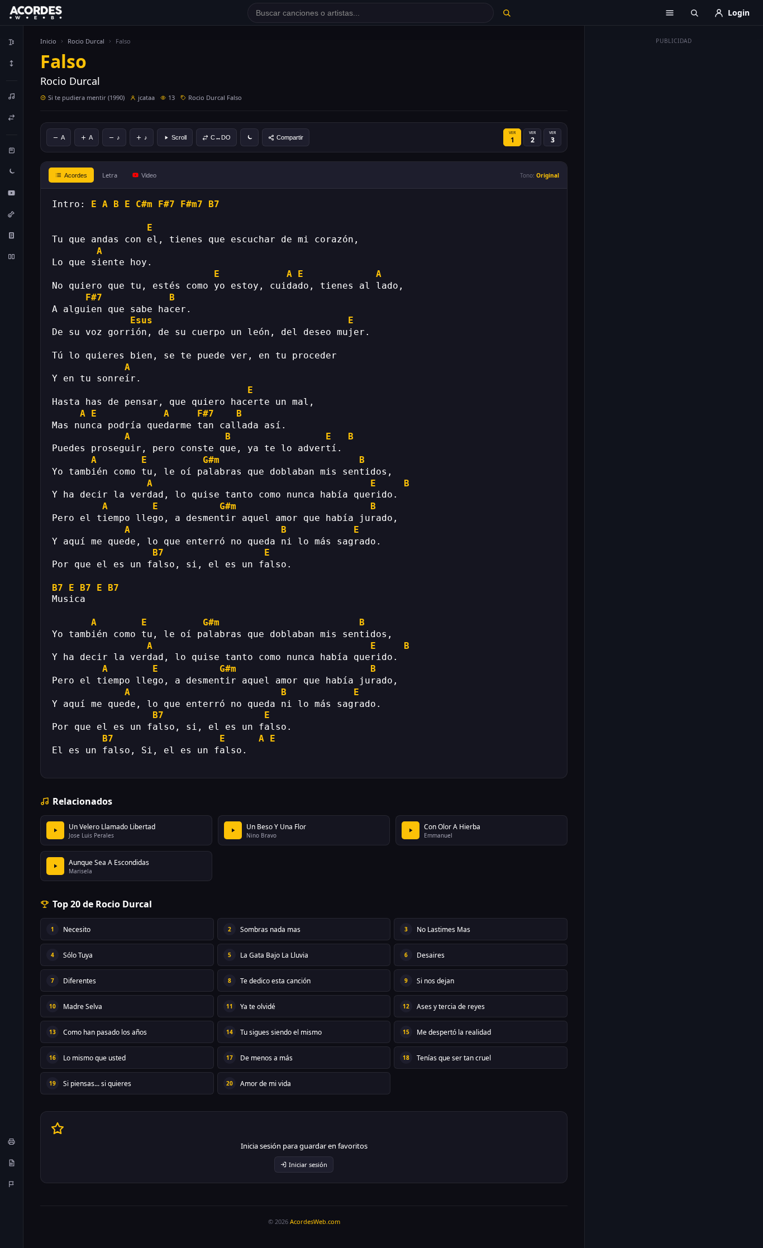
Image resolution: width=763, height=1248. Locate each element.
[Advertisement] (674, 216)
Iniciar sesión (308, 1164)
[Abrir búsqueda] (694, 12)
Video (148, 175)
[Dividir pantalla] (11, 256)
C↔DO (221, 137)
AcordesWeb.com (315, 1221)
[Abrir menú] (669, 12)
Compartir (289, 137)
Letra (109, 175)
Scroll (179, 137)
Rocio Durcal (86, 41)
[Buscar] (506, 13)
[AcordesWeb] (50, 12)
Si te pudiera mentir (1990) (86, 97)
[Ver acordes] (11, 235)
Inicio (48, 41)
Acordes (75, 175)
